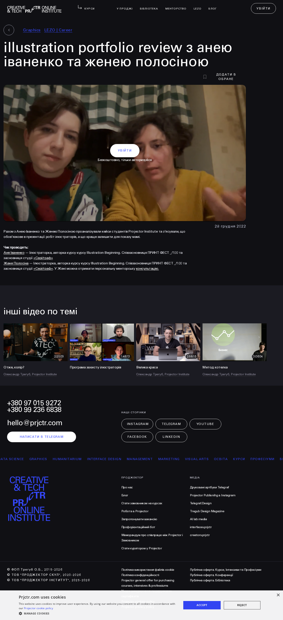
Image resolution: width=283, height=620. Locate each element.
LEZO (199, 5)
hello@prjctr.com (34, 423)
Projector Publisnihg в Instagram (212, 495)
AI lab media (198, 519)
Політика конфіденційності (140, 575)
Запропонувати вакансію (139, 519)
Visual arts (180, 459)
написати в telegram (42, 437)
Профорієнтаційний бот (138, 527)
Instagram (138, 424)
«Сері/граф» (43, 258)
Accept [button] (202, 605)
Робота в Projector (134, 511)
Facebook (137, 437)
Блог (214, 5)
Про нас (127, 487)
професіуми (246, 459)
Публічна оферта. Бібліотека (210, 580)
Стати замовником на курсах (141, 503)
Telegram (171, 424)
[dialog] (141, 605)
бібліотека (151, 5)
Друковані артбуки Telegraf (209, 487)
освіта (205, 459)
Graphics (32, 30)
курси (223, 459)
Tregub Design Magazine (207, 511)
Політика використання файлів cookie (147, 570)
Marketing (153, 459)
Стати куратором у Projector (141, 548)
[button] (98, 614)
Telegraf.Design (201, 503)
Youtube (205, 424)
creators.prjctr (200, 535)
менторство (177, 5)
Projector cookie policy (38, 608)
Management (124, 459)
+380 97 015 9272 (34, 403)
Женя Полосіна (16, 263)
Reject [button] (242, 605)
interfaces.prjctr (201, 527)
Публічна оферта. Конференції (211, 575)
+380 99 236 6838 (34, 409)
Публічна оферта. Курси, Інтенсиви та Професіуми (225, 570)
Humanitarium (50, 459)
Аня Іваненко (14, 252)
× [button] (278, 595)
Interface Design (88, 459)
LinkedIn (171, 437)
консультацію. (147, 268)
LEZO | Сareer (58, 30)
